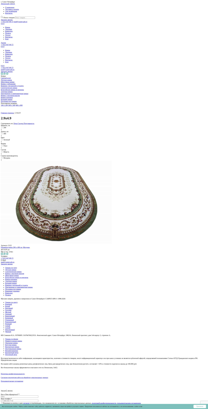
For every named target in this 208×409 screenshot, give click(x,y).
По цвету (12, 180)
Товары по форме (11, 339)
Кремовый (18, 197)
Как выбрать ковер (8, 346)
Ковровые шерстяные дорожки (14, 323)
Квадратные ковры (18, 297)
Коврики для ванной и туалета (12, 86)
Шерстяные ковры (7, 82)
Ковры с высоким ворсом (10, 95)
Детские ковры (6, 80)
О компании (9, 7)
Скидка (21, 123)
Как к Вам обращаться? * (10, 394)
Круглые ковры (17, 293)
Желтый (17, 191)
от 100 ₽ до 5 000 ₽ (15, 222)
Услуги (7, 35)
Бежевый (17, 183)
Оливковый (18, 199)
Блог (7, 39)
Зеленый (17, 193)
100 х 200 (4, 105)
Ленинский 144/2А (8, 4)
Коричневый (18, 195)
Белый (16, 185)
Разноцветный (19, 201)
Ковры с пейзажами (8, 84)
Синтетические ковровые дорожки (15, 309)
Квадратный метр (11, 353)
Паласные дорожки (13, 328)
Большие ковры (6, 99)
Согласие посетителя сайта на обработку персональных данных (24, 377)
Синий (16, 206)
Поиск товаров (9, 18)
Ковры (7, 27)
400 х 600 (19, 105)
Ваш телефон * (6, 399)
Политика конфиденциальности (13, 374)
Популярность (29, 123)
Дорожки (8, 29)
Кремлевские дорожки (14, 332)
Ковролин (9, 31)
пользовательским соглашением (129, 403)
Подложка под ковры (9, 101)
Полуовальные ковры (13, 349)
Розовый (17, 202)
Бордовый (17, 187)
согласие (26, 403)
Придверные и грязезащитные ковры (14, 94)
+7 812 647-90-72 (7, 22)
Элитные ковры (7, 92)
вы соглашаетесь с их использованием (120, 406)
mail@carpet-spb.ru (20, 22)
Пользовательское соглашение (12, 381)
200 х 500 (11, 105)
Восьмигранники (20, 303)
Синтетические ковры (9, 88)
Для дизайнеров (11, 11)
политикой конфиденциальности (104, 403)
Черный (17, 210)
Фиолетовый (18, 208)
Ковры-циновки (7, 97)
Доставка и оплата (12, 9)
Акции (3, 43)
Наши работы (8, 357)
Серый (16, 204)
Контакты (8, 13)
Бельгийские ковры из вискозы (12, 90)
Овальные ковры (17, 289)
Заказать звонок (7, 20)
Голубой (17, 189)
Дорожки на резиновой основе (13, 316)
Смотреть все (6, 78)
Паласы (8, 33)
